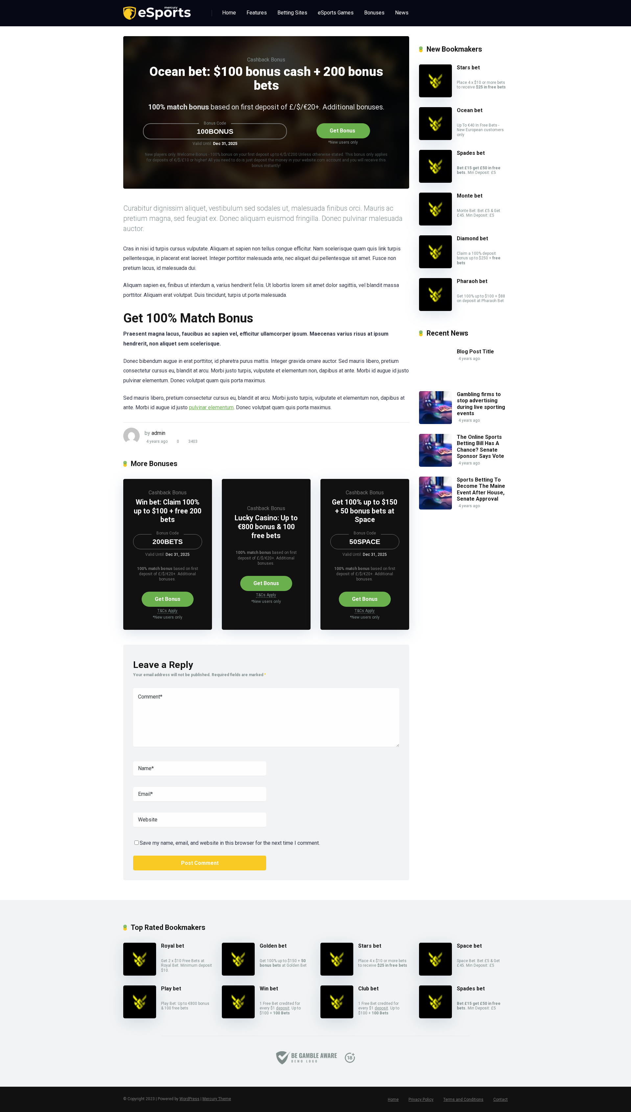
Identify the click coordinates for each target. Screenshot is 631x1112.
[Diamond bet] (435, 266)
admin (158, 433)
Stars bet (468, 67)
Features (256, 13)
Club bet (368, 988)
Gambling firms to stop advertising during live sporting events (481, 403)
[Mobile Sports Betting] (157, 11)
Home (229, 13)
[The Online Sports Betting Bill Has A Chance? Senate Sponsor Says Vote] (435, 465)
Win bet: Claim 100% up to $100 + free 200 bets (167, 511)
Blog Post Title (475, 351)
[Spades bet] (435, 181)
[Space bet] (435, 974)
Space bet (469, 946)
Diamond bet (472, 238)
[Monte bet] (435, 224)
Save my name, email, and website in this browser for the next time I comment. (230, 843)
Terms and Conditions (463, 1099)
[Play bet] (139, 1016)
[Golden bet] (238, 974)
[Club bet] (336, 1016)
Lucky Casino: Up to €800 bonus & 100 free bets (266, 526)
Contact (500, 1099)
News (402, 13)
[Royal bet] (139, 974)
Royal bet (172, 946)
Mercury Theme (216, 1099)
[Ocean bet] (435, 138)
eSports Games (336, 13)
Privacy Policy (421, 1099)
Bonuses (374, 13)
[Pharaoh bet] (435, 309)
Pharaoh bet (472, 281)
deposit (283, 1008)
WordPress (189, 1099)
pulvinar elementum (211, 407)
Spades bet (471, 153)
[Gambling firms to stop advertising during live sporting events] (435, 422)
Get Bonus (342, 131)
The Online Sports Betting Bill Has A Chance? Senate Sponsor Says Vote (480, 446)
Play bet (171, 988)
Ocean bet (469, 110)
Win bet (269, 988)
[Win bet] (238, 1016)
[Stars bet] (435, 95)
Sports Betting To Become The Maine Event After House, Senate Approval (481, 489)
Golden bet (273, 946)
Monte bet (469, 196)
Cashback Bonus (266, 60)
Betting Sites (292, 13)
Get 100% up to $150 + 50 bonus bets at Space (364, 511)
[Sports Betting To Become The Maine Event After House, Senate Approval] (435, 508)
